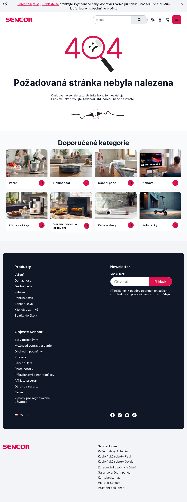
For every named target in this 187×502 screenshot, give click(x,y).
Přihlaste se (50, 4)
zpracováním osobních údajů (149, 294)
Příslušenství (24, 298)
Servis (19, 392)
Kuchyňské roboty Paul (114, 456)
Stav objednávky (26, 340)
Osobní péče (23, 286)
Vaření (19, 274)
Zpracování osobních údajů (117, 467)
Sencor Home (107, 446)
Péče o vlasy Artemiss (113, 451)
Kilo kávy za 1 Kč (26, 309)
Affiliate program (26, 380)
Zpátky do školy (26, 315)
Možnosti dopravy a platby (34, 345)
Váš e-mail (117, 274)
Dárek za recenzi (26, 386)
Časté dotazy (24, 369)
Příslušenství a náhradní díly (34, 375)
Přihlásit (160, 281)
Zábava (20, 292)
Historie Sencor (109, 482)
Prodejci (20, 357)
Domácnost (23, 280)
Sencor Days (24, 304)
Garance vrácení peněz (114, 472)
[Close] (182, 3)
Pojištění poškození (111, 488)
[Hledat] (139, 19)
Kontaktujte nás (109, 477)
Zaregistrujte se (28, 4)
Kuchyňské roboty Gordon (116, 461)
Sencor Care (23, 363)
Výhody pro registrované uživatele (32, 400)
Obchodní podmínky (29, 351)
